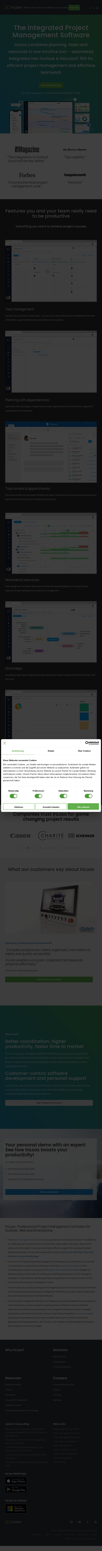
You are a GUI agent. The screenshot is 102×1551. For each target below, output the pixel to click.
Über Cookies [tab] (84, 751)
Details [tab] (51, 751)
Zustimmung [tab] (18, 751)
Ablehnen (18, 807)
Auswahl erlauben (51, 807)
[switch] (38, 796)
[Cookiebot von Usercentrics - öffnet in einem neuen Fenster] (87, 743)
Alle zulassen (83, 807)
